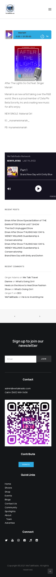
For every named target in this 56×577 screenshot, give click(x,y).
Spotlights (10, 511)
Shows (8, 487)
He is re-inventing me (32, 296)
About (8, 515)
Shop (7, 491)
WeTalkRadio (11, 296)
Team (9, 519)
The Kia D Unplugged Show (19, 228)
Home (8, 483)
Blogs (8, 499)
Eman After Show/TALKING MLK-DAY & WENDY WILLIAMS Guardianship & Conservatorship (25, 236)
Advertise (10, 522)
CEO (19, 292)
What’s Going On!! (25, 281)
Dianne (8, 281)
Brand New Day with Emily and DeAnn (24, 255)
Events (8, 495)
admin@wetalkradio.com (18, 388)
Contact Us (11, 503)
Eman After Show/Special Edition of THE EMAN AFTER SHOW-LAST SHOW (25, 222)
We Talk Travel (30, 277)
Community (11, 507)
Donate (26, 464)
